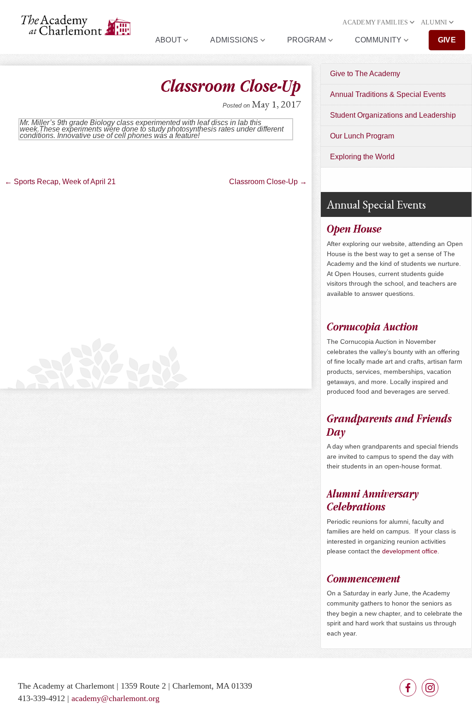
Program (306, 40)
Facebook (408, 687)
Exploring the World (362, 157)
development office (409, 551)
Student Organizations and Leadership (393, 115)
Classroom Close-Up (268, 182)
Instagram (430, 687)
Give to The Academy (365, 74)
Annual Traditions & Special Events (388, 94)
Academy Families (375, 22)
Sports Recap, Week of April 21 (60, 182)
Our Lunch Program (362, 136)
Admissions (234, 40)
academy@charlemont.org (115, 698)
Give (447, 40)
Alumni (434, 22)
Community (378, 40)
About (168, 40)
